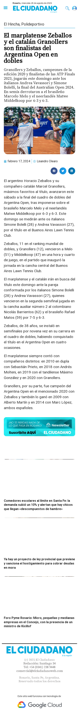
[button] (5, 7)
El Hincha (12, 24)
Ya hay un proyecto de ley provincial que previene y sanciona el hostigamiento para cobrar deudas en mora (39, 563)
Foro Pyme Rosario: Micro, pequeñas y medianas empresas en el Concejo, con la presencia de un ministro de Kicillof (39, 622)
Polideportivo (32, 24)
